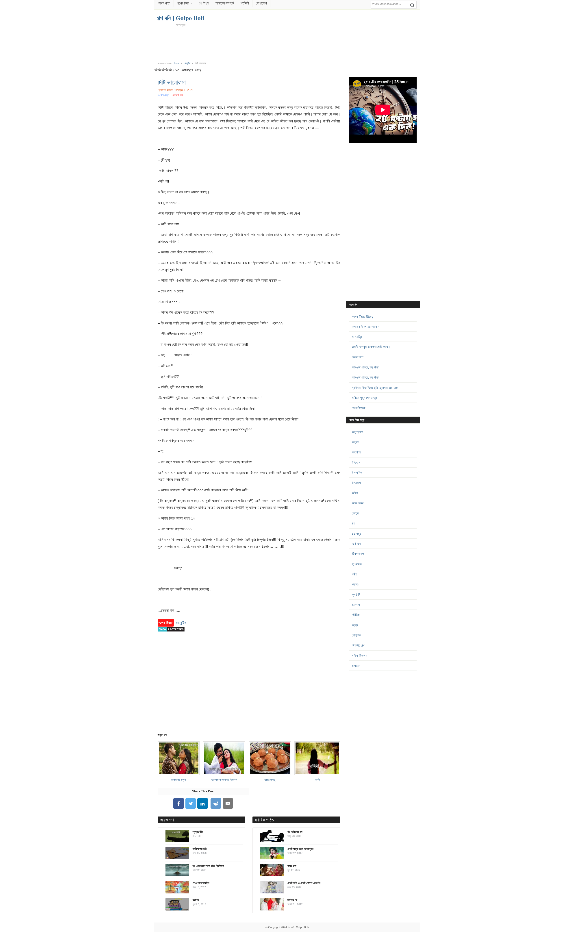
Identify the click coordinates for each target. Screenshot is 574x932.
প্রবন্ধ (355, 584)
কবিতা (355, 493)
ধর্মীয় (354, 574)
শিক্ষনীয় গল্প (358, 645)
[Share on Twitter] (191, 803)
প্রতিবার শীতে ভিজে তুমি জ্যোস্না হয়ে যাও (375, 388)
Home (176, 63)
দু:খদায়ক (357, 564)
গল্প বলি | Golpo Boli (298, 927)
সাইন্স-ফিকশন (359, 656)
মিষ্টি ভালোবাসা (172, 82)
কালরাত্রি (357, 337)
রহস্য (355, 625)
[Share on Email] (228, 803)
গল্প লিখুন (203, 3)
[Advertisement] (287, 43)
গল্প (353, 523)
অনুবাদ (355, 442)
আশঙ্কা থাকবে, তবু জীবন (365, 367)
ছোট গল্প (356, 544)
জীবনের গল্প (358, 554)
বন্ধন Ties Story (363, 316)
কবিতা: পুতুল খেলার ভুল (364, 398)
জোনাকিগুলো (358, 408)
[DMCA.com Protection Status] (171, 634)
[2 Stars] (159, 69)
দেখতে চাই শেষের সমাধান (365, 327)
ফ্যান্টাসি (356, 595)
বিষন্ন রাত (357, 357)
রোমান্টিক (187, 63)
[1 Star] (156, 69)
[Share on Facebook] (178, 803)
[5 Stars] (170, 69)
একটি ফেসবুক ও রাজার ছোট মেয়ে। (371, 347)
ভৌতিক (356, 615)
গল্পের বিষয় (183, 3)
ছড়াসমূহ (356, 534)
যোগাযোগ (261, 3)
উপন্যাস (356, 483)
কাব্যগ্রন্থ (357, 503)
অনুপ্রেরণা (357, 432)
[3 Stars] (163, 69)
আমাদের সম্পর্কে (224, 3)
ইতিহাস (356, 462)
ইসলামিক (357, 473)
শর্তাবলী (245, 3)
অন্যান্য (356, 452)
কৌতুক (355, 513)
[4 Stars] (167, 69)
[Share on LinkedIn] (203, 803)
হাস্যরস (356, 666)
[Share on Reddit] (216, 803)
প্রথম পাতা (164, 3)
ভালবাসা (356, 605)
